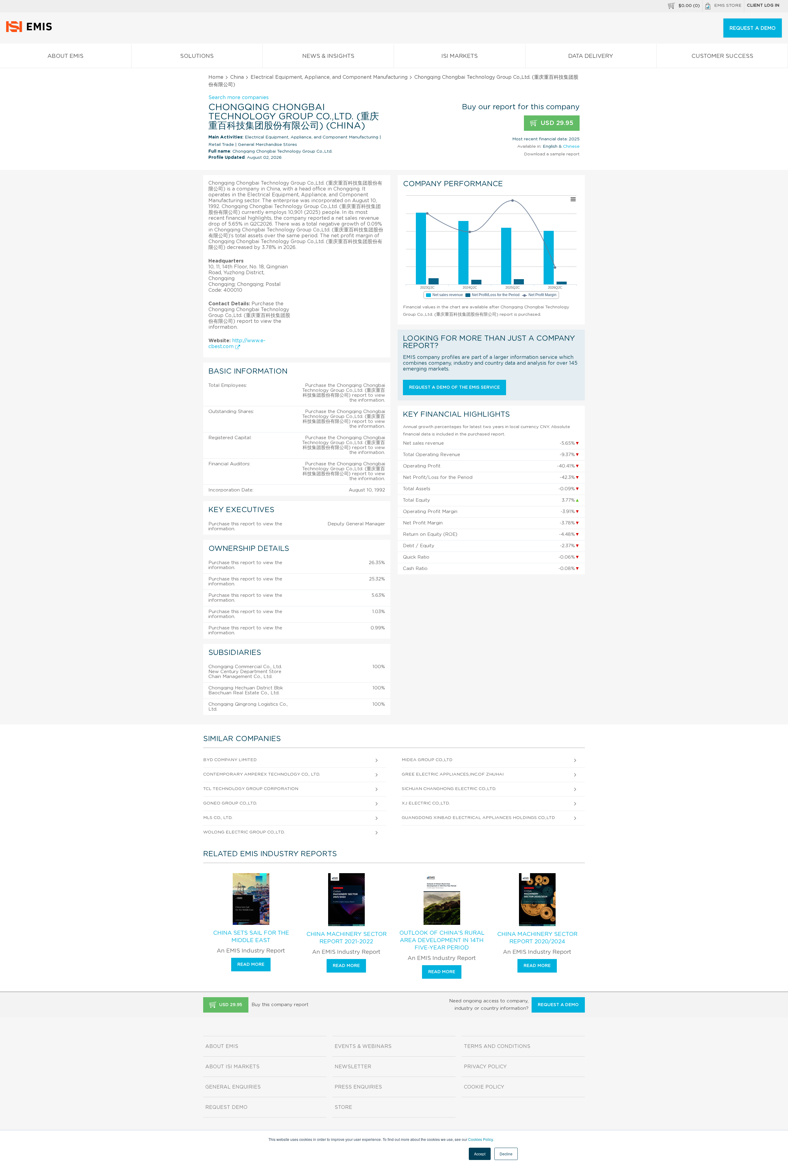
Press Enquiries (358, 1087)
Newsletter (353, 1066)
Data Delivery (590, 56)
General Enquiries (233, 1087)
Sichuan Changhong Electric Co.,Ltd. (449, 789)
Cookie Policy (484, 1087)
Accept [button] (479, 1153)
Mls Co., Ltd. (217, 818)
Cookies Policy (480, 1139)
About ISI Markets (232, 1066)
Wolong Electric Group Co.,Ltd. (244, 832)
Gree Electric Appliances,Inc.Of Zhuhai (453, 774)
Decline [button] (506, 1153)
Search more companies (238, 97)
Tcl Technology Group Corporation (250, 789)
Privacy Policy (485, 1066)
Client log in (763, 5)
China (237, 77)
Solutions (197, 56)
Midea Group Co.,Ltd (427, 760)
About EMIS (65, 56)
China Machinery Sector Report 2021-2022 (346, 938)
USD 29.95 (556, 123)
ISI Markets (459, 56)
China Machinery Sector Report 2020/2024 (537, 938)
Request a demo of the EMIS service (454, 387)
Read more (250, 964)
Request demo (226, 1107)
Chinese (571, 146)
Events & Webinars (363, 1046)
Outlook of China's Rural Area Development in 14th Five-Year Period (441, 940)
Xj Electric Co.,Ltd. (426, 803)
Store (343, 1107)
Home (215, 77)
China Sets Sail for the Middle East (251, 936)
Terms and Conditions (497, 1046)
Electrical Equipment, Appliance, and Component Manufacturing (329, 77)
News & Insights (328, 56)
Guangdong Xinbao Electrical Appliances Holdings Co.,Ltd (478, 818)
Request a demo (558, 1005)
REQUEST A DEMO (753, 28)
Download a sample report (552, 154)
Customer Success (722, 56)
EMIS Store (728, 5)
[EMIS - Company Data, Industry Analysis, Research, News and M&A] (30, 30)
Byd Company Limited (230, 760)
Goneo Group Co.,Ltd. (230, 803)
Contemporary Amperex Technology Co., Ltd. (261, 774)
